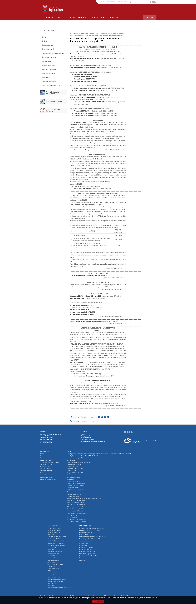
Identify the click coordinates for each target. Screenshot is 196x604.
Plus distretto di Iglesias (74, 494)
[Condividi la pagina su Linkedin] (105, 417)
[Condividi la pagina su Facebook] (99, 417)
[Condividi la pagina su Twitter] (102, 417)
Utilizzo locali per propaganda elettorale (78, 462)
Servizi (61, 17)
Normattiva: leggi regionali (87, 554)
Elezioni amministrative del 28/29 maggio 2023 (92, 536)
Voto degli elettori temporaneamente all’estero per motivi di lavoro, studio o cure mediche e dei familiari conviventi (99, 454)
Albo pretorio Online (72, 466)
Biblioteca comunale (53, 554)
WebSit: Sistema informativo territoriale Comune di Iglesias (84, 498)
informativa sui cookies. (149, 598)
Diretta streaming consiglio (75, 490)
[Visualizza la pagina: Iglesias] (70, 33)
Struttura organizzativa (49, 73)
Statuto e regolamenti (49, 69)
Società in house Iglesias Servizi (56, 579)
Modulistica (70, 479)
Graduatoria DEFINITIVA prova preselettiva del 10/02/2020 (93, 275)
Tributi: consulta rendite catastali (76, 500)
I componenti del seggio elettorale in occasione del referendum (84, 458)
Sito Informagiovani (72, 515)
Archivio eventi (83, 545)
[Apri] (64, 41)
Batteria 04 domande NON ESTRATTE (82, 314)
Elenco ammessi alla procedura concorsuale (85, 321)
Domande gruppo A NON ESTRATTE (86, 77)
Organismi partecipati (49, 81)
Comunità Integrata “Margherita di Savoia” (91, 528)
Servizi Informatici (52, 583)
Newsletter (82, 560)
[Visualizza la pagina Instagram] (153, 2)
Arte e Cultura (51, 549)
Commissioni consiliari (49, 57)
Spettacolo (50, 585)
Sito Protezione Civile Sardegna (76, 519)
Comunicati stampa (85, 541)
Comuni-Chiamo (71, 470)
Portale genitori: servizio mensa (76, 492)
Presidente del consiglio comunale (53, 53)
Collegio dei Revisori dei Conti (51, 85)
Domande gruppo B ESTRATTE (84, 79)
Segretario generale (48, 65)
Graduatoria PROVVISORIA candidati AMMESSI (86, 296)
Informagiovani (51, 566)
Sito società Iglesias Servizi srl (76, 509)
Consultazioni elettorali (54, 575)
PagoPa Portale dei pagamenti (76, 504)
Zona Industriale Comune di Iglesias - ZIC (59, 587)
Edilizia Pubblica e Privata (55, 543)
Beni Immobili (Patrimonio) (54, 551)
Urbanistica (50, 534)
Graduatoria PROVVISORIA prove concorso (84, 67)
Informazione (98, 17)
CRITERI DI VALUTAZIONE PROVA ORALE (83, 97)
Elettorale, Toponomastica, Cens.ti (57, 536)
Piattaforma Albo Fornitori (74, 496)
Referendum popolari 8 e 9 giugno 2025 (90, 530)
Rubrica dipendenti (72, 488)
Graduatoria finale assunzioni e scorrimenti (85, 54)
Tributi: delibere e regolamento (75, 502)
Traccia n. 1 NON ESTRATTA (83, 113)
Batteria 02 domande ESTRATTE (81, 310)
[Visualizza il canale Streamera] (155, 2)
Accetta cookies (98, 602)
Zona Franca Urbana (53, 577)
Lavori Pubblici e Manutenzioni (56, 545)
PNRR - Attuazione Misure (54, 530)
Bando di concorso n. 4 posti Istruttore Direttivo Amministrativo (104, 35)
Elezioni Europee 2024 (85, 532)
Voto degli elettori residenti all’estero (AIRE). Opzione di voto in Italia (86, 456)
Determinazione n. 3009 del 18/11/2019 (83, 403)
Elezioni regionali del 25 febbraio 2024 (90, 539)
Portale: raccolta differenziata (75, 511)
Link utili (81, 558)
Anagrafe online (71, 475)
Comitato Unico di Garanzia (53, 110)
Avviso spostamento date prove (84, 376)
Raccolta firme (83, 534)
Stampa (83, 417)
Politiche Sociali (51, 547)
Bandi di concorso (101, 33)
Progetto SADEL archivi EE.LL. (75, 473)
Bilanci (44, 37)
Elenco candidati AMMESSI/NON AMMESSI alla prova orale (95, 102)
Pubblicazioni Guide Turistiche (88, 556)
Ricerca (114, 17)
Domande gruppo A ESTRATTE (84, 74)
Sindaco (44, 41)
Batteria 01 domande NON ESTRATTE (82, 312)
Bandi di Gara (46, 77)
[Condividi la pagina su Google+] (108, 417)
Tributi (49, 570)
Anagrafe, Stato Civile (53, 532)
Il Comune (48, 17)
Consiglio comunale (48, 49)
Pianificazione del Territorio (55, 539)
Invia (74, 417)
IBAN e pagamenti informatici (75, 507)
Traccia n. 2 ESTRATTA (81, 111)
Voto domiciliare (71, 460)
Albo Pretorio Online (54, 102)
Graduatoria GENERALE (78, 298)
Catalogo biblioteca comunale (75, 485)
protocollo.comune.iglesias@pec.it (94, 441)
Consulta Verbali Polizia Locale (76, 483)
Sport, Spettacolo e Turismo (55, 564)
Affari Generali (51, 562)
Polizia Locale (51, 558)
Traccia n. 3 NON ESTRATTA (83, 115)
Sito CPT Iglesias (72, 517)
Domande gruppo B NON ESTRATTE (86, 81)
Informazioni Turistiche (53, 568)
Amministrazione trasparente (87, 33)
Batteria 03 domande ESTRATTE (81, 305)
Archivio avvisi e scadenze (86, 547)
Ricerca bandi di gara (73, 481)
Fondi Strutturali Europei (54, 528)
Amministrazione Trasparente (52, 93)
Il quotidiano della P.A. (85, 549)
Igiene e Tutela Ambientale (54, 556)
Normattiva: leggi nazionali (87, 551)
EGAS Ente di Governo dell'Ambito (76, 521)
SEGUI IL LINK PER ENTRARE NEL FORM (98, 380)
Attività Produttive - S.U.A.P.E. (55, 541)
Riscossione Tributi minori (54, 573)
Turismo (149, 17)
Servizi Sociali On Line (73, 477)
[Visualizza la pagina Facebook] (150, 2)
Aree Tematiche (78, 17)
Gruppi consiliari (47, 61)
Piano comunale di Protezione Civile (77, 513)
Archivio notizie (83, 543)
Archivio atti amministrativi (75, 468)
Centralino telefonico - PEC (74, 464)
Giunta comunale (47, 45)
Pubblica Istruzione (53, 560)
